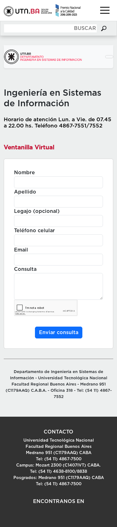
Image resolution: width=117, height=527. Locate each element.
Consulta (25, 269)
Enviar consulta (58, 332)
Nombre (24, 172)
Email (21, 249)
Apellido (25, 191)
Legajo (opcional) (37, 211)
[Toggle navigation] (104, 10)
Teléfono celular (34, 230)
